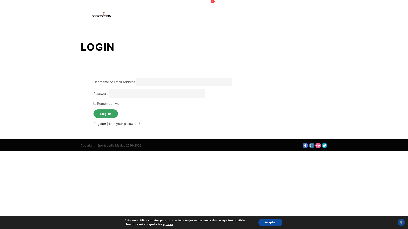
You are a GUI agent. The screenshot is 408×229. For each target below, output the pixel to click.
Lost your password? (124, 124)
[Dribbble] (318, 145)
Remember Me (107, 104)
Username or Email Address (114, 82)
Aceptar (270, 222)
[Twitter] (324, 145)
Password (101, 93)
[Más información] (320, 16)
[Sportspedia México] (102, 16)
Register (100, 124)
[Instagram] (311, 145)
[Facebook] (305, 145)
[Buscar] (312, 16)
